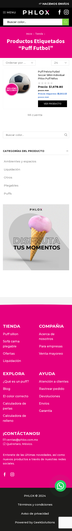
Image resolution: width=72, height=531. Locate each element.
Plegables (11, 185)
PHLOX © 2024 (35, 496)
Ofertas (9, 353)
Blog (6, 389)
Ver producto (52, 103)
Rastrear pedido (51, 389)
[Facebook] (59, 12)
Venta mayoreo (51, 353)
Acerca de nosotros (47, 336)
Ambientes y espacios (20, 161)
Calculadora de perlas (14, 406)
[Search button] (65, 22)
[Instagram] (66, 12)
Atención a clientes (54, 381)
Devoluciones (49, 396)
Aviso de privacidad (35, 513)
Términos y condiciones (35, 504)
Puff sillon (10, 334)
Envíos (44, 403)
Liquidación (12, 169)
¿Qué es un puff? (16, 381)
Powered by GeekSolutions (35, 522)
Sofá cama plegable (11, 344)
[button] (60, 486)
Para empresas (51, 346)
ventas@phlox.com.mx (22, 439)
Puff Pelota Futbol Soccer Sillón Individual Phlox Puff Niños (51, 75)
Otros (8, 177)
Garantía (45, 411)
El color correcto (15, 396)
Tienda (39, 33)
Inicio (29, 33)
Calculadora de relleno (14, 418)
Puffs (8, 193)
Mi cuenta (35, 115)
